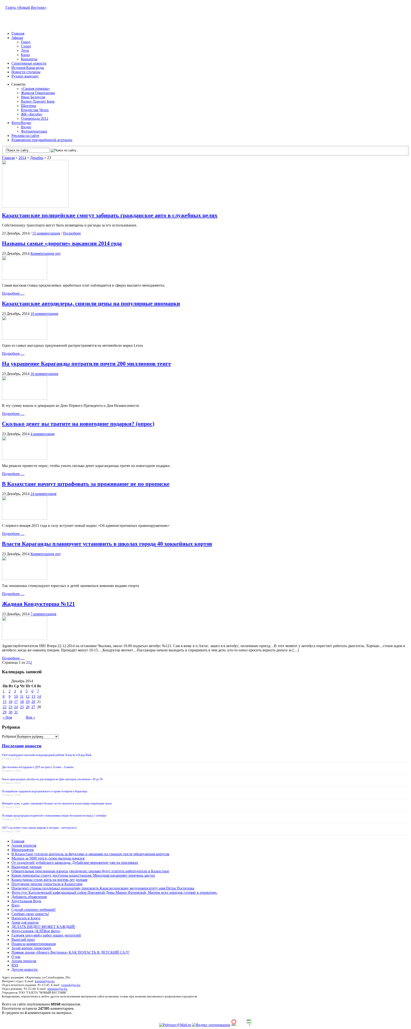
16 (10, 702)
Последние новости (21, 745)
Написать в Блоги (25, 918)
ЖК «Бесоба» (32, 114)
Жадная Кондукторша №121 (38, 604)
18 (22, 702)
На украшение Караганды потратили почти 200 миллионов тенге (86, 364)
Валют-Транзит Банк (38, 101)
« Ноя (7, 717)
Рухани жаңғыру (25, 76)
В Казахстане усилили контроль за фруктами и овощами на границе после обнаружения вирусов (90, 854)
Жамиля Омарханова (38, 93)
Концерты (29, 59)
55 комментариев (46, 233)
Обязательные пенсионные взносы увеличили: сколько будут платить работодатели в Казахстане (90, 871)
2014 (22, 158)
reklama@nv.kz (57, 989)
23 (10, 707)
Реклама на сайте (25, 136)
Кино (25, 55)
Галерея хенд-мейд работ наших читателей (46, 935)
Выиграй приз (23, 940)
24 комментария (43, 494)
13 (33, 696)
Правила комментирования (33, 944)
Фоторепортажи (34, 131)
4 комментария (42, 434)
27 (33, 707)
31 (16, 712)
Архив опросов (23, 845)
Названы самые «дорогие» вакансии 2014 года (62, 243)
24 (16, 707)
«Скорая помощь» (35, 89)
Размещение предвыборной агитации (41, 140)
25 (22, 707)
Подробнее (72, 233)
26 (27, 707)
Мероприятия (22, 850)
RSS (14, 965)
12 (27, 696)
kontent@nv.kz (45, 981)
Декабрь (36, 158)
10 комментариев (44, 314)
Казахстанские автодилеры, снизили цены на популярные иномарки (91, 303)
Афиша (17, 38)
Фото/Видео (21, 123)
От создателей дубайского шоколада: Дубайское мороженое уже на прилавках (74, 863)
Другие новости (24, 969)
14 (39, 696)
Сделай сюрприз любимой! (33, 910)
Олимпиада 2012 (34, 118)
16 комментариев (44, 374)
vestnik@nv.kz (70, 985)
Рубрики (9, 736)
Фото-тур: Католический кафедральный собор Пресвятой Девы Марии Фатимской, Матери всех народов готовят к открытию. (114, 892)
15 (4, 702)
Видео (26, 127)
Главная (17, 33)
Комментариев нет (45, 253)
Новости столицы (25, 72)
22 (4, 707)
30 (10, 712)
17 (16, 702)
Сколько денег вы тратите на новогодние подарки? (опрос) (78, 424)
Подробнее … (13, 293)
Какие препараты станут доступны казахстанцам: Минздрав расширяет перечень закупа (83, 875)
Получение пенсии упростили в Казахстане (47, 884)
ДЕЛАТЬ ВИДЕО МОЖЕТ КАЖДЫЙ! (43, 927)
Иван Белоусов (33, 97)
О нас (16, 957)
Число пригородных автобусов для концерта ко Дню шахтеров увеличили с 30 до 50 (52, 779)
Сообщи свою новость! (30, 914)
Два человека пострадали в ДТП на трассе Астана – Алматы (37, 767)
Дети (25, 50)
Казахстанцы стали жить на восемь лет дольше (49, 880)
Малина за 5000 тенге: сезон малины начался (47, 858)
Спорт (26, 46)
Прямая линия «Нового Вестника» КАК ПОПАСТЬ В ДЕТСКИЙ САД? (70, 952)
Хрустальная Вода (26, 901)
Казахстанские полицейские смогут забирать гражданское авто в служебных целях (109, 215)
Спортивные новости (28, 63)
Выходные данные (26, 867)
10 (16, 696)
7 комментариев (43, 614)
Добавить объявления (29, 897)
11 (22, 696)
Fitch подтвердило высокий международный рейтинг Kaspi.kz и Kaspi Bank (47, 755)
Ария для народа (25, 922)
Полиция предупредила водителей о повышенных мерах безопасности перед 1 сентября (54, 815)
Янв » (30, 717)
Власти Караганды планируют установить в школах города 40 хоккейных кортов (107, 544)
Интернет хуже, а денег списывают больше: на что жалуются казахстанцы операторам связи (57, 803)
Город (25, 42)
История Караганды (27, 68)
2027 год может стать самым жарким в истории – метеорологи (39, 827)
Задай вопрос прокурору (31, 948)
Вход (15, 905)
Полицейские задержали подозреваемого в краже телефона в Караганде (44, 791)
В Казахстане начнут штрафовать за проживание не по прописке (86, 484)
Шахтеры (28, 106)
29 (4, 712)
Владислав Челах (35, 110)
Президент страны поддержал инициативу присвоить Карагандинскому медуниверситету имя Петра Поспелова (102, 888)
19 (27, 702)
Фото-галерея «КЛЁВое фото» (36, 931)
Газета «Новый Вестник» (26, 7)
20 (33, 702)
